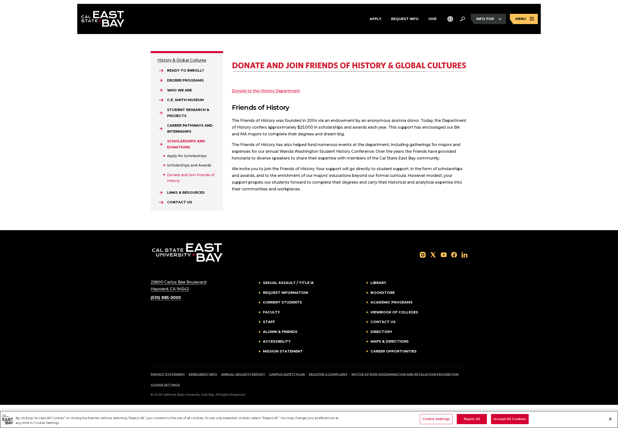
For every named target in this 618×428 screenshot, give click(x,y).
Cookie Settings (165, 385)
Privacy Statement (168, 374)
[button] (450, 19)
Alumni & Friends (280, 332)
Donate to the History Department (266, 91)
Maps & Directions (390, 341)
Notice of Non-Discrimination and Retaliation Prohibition (404, 374)
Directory (381, 332)
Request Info (405, 18)
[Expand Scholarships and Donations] (161, 144)
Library (378, 283)
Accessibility (277, 341)
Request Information (285, 292)
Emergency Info (203, 374)
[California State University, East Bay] (187, 252)
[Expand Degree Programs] (161, 80)
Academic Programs (392, 302)
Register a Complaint (328, 374)
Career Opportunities (394, 351)
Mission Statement (283, 351)
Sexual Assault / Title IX (288, 283)
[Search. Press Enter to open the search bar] (462, 19)
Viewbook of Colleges (394, 312)
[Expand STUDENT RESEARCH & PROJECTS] (161, 113)
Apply (375, 18)
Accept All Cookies (510, 419)
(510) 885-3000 (166, 297)
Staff (269, 322)
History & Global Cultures (181, 60)
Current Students (282, 302)
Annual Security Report (243, 374)
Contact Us (383, 322)
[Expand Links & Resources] (161, 192)
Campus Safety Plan (287, 374)
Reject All (472, 419)
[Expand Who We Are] (161, 90)
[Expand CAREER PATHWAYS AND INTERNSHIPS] (161, 128)
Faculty (271, 312)
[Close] (610, 419)
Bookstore (383, 292)
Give (432, 18)
